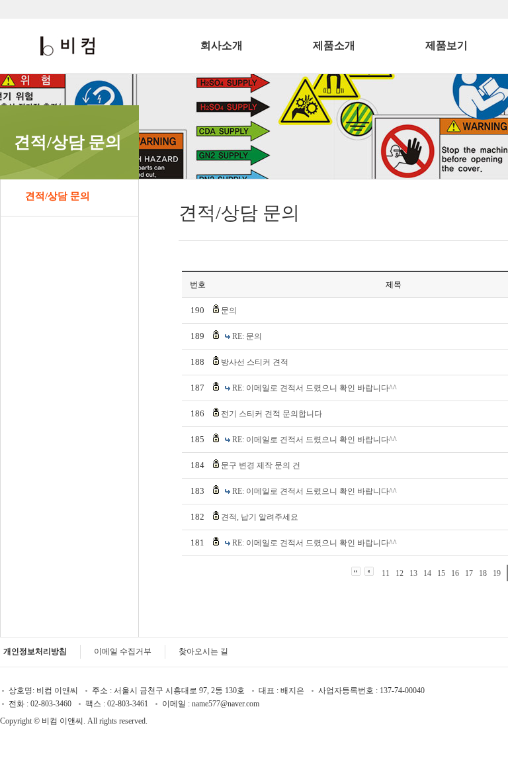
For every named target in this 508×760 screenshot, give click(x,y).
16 (455, 573)
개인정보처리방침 (35, 651)
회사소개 (221, 45)
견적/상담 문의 (57, 196)
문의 (229, 310)
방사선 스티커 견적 (254, 362)
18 (483, 573)
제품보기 (446, 45)
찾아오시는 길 (203, 651)
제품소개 (334, 45)
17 (469, 573)
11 (386, 573)
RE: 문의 (247, 336)
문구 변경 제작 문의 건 (260, 465)
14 (427, 573)
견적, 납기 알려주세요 (259, 517)
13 (413, 573)
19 (497, 573)
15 (441, 573)
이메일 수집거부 (122, 651)
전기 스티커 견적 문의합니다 (271, 413)
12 (399, 573)
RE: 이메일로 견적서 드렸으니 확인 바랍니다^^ (314, 388)
